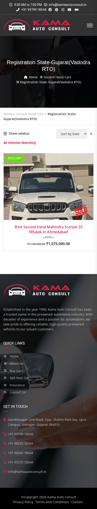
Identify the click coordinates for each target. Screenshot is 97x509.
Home (13, 356)
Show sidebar (19, 133)
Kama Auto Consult (61, 497)
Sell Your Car (19, 378)
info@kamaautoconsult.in (68, 5)
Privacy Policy (23, 502)
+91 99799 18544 (33, 9)
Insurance (17, 385)
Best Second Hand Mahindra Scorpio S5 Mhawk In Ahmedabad (49, 229)
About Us (16, 363)
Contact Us (17, 392)
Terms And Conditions (52, 502)
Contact (77, 502)
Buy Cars (16, 371)
